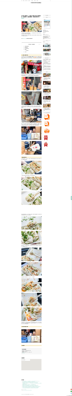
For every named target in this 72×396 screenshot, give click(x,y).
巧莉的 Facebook (24, 38)
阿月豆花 (23, 58)
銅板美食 (26, 390)
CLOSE (39, 44)
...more (43, 32)
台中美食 (24, 390)
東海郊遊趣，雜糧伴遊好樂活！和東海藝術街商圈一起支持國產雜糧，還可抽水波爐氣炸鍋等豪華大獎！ (31, 386)
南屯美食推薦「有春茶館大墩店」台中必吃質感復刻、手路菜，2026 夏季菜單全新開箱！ (30, 382)
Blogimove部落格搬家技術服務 (69, 395)
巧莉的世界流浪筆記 (36, 2)
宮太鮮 (33, 57)
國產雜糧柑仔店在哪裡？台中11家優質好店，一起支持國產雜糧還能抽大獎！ (29, 384)
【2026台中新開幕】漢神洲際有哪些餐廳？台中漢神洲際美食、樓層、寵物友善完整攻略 (47, 69)
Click (71, 198)
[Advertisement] (36, 9)
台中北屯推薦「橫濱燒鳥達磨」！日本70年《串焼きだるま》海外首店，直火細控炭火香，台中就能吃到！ (47, 60)
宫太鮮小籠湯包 (30, 390)
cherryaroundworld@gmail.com (46, 34)
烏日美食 (28, 390)
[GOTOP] (71, 393)
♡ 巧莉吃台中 (25, 389)
